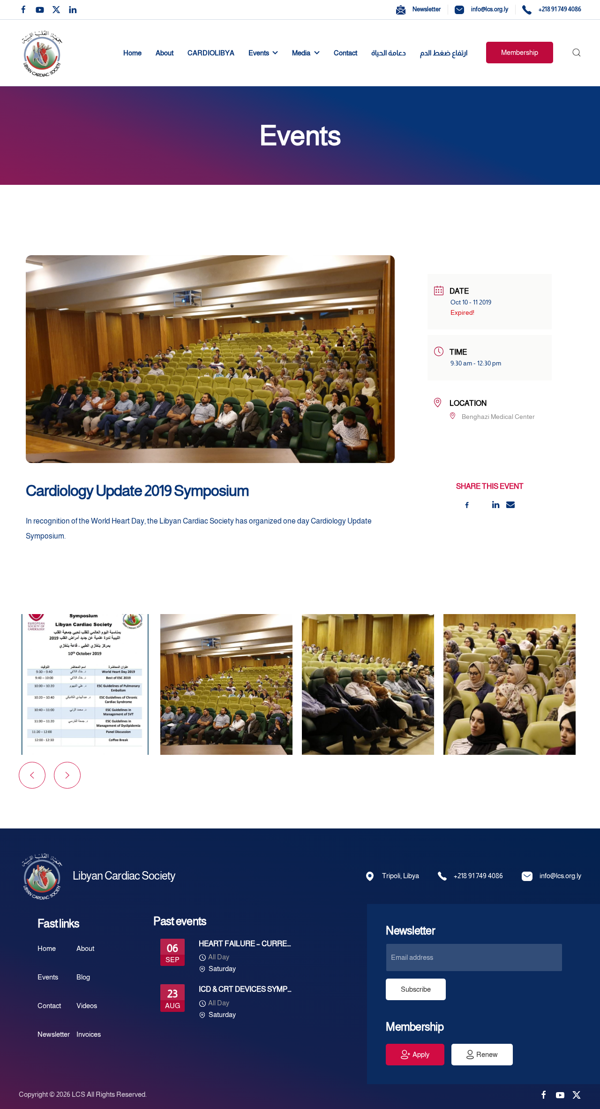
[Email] (510, 504)
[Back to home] (43, 52)
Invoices (88, 1034)
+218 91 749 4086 (560, 9)
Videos (86, 1006)
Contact (345, 53)
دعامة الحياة (388, 53)
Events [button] (258, 53)
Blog (83, 977)
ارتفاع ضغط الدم (443, 53)
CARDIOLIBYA (211, 53)
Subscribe (416, 989)
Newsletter (426, 9)
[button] (576, 52)
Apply (420, 1054)
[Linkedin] (496, 504)
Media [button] (301, 53)
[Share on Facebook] (467, 504)
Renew (487, 1054)
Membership (519, 52)
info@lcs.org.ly (489, 9)
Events (48, 977)
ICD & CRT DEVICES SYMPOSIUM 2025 (263, 989)
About (164, 53)
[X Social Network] (481, 504)
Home (132, 53)
